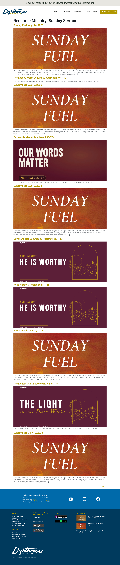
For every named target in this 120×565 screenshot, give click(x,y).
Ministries (67, 12)
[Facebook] (98, 499)
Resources (77, 12)
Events (87, 12)
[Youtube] (71, 499)
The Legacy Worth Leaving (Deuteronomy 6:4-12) (40, 77)
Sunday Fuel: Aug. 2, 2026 (27, 185)
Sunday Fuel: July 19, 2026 (28, 330)
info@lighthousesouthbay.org (40, 500)
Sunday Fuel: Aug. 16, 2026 (28, 25)
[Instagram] (84, 499)
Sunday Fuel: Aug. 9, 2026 (27, 84)
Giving (95, 12)
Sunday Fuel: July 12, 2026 (28, 432)
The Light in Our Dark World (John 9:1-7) (35, 383)
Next (104, 486)
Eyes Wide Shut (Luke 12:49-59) (96, 516)
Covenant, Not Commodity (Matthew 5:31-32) (38, 238)
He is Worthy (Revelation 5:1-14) (31, 284)
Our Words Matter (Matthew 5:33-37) (33, 137)
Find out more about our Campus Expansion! (60, 3)
